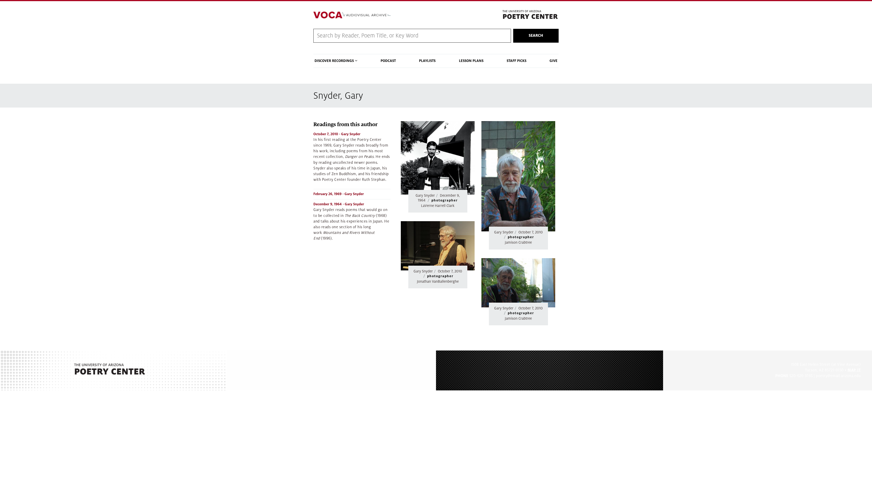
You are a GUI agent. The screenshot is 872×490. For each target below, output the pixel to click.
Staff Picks (516, 61)
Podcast (388, 61)
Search (536, 36)
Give (553, 61)
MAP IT (854, 370)
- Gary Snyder (336, 134)
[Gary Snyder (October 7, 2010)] (518, 176)
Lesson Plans (471, 61)
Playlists (427, 61)
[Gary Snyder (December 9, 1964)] (438, 158)
